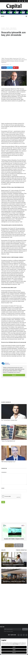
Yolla (3, 502)
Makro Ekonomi (13, 28)
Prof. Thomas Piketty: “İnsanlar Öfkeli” (9, 420)
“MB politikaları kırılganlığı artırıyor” (8, 461)
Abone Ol (14, 375)
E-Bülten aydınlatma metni (8, 631)
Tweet (10, 67)
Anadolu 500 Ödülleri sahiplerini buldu (14, 539)
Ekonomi (7, 28)
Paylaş (4, 67)
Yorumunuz (4, 472)
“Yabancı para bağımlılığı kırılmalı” (8, 441)
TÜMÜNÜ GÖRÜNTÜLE (21, 550)
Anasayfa (3, 28)
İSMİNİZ (2, 488)
